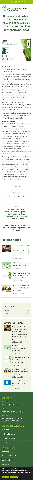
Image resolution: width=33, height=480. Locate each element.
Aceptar (5, 477)
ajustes (15, 474)
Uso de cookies (7, 460)
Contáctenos (6, 442)
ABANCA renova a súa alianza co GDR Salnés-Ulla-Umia (21, 287)
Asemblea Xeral (9, 438)
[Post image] (6, 248)
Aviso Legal (6, 451)
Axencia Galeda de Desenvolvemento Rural (18, 383)
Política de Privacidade (10, 456)
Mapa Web (5, 464)
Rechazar (13, 477)
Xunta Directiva (9, 434)
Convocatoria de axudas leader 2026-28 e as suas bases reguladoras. (21, 275)
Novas (5, 41)
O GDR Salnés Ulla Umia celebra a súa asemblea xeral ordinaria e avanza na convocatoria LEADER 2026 (22, 250)
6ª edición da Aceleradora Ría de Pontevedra (22, 264)
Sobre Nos (5, 430)
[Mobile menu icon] (30, 8)
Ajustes (22, 477)
